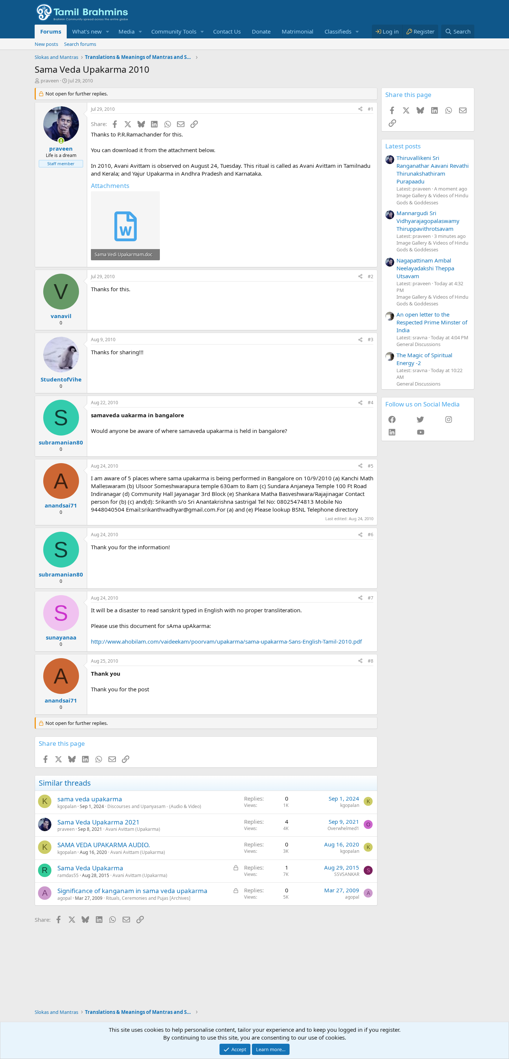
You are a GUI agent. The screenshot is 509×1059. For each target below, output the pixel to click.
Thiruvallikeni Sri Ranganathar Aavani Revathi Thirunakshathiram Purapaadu (432, 169)
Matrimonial (297, 31)
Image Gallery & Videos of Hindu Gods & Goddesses (432, 198)
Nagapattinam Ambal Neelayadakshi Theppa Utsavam (425, 268)
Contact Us (227, 31)
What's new (87, 31)
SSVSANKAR (346, 874)
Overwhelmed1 (343, 828)
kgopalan (66, 806)
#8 (370, 661)
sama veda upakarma (89, 799)
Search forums (80, 44)
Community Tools (173, 31)
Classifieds (338, 31)
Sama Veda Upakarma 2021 (98, 822)
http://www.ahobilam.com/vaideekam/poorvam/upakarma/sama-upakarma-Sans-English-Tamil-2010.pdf (226, 641)
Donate (261, 31)
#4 (370, 402)
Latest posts (403, 146)
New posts (46, 44)
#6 (370, 534)
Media (126, 31)
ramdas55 (68, 875)
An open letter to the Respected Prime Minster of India (431, 322)
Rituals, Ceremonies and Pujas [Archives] (148, 898)
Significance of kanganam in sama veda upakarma (132, 890)
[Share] (360, 109)
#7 (370, 598)
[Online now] (60, 140)
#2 (370, 276)
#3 (370, 339)
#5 (370, 466)
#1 (370, 109)
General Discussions (418, 344)
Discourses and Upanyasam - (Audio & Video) (154, 806)
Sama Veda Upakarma (90, 868)
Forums (50, 31)
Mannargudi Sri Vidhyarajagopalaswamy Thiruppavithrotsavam (427, 220)
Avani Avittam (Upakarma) (132, 829)
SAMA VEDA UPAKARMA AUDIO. (103, 844)
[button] (107, 31)
